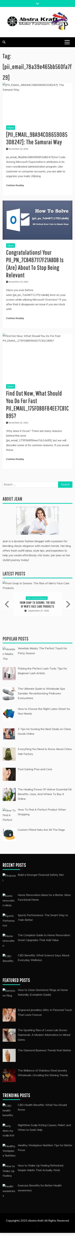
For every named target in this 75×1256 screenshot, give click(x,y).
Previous (7, 604)
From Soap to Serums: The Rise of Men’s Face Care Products (37, 604)
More (10, 127)
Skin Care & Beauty (36, 598)
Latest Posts (14, 573)
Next (67, 604)
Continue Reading (15, 185)
